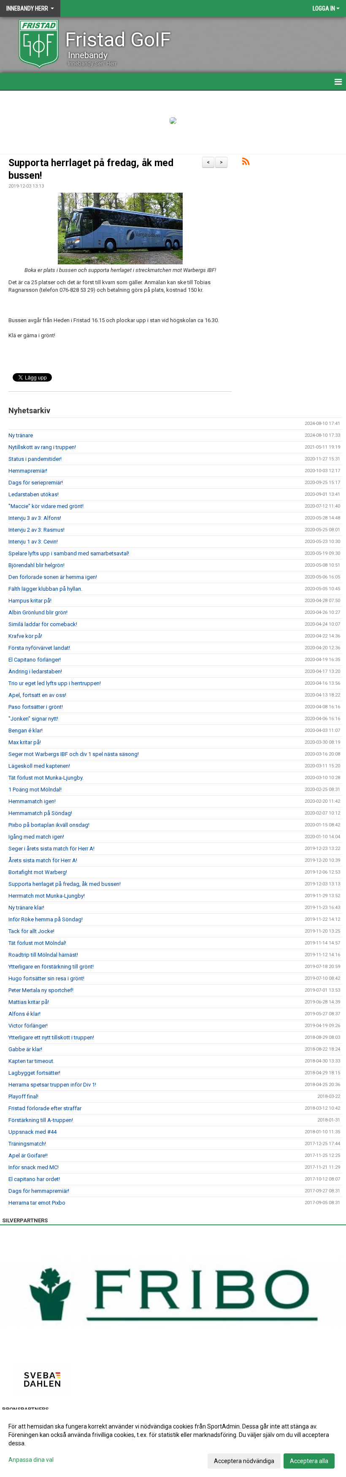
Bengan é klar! (25, 730)
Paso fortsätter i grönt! (35, 707)
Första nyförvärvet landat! (39, 648)
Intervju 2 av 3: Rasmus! (36, 530)
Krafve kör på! (25, 636)
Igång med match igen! (36, 837)
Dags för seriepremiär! (35, 482)
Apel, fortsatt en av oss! (37, 695)
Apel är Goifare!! (28, 1155)
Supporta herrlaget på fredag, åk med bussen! (64, 884)
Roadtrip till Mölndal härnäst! (43, 955)
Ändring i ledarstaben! (35, 671)
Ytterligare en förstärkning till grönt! (51, 966)
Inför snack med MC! (33, 1167)
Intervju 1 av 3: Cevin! (33, 541)
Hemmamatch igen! (32, 801)
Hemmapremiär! (27, 471)
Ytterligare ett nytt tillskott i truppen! (51, 1037)
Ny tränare (20, 435)
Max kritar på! (24, 742)
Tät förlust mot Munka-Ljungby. (46, 778)
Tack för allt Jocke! (31, 931)
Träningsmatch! (27, 1144)
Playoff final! (23, 1096)
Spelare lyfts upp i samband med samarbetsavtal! (68, 553)
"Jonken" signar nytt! (33, 719)
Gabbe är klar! (25, 1049)
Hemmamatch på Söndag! (40, 813)
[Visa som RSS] (245, 163)
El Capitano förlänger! (34, 659)
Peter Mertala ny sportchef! (40, 990)
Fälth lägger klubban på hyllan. (45, 589)
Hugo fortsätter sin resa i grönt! (46, 978)
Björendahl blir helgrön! (36, 565)
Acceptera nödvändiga (244, 1461)
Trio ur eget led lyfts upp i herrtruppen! (54, 683)
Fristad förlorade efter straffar (44, 1108)
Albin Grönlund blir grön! (38, 612)
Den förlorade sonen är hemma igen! (52, 577)
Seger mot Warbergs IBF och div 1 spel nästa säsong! (73, 754)
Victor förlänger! (28, 1025)
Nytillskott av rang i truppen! (42, 447)
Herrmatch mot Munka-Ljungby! (46, 896)
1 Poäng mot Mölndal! (35, 789)
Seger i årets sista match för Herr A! (51, 848)
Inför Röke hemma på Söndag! (45, 919)
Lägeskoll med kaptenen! (39, 766)
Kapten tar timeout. (31, 1061)
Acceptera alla (309, 1461)
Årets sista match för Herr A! (42, 860)
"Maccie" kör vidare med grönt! (46, 506)
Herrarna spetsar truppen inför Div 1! (52, 1085)
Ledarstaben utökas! (33, 494)
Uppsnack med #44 (32, 1132)
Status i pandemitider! (35, 459)
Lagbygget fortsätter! (34, 1073)
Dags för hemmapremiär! (38, 1191)
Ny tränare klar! (26, 907)
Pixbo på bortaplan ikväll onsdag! (48, 825)
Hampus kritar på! (29, 600)
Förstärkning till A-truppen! (40, 1120)
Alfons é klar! (24, 1014)
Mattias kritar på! (28, 1002)
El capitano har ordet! (34, 1179)
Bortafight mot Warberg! (37, 872)
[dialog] (173, 1443)
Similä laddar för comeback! (42, 624)
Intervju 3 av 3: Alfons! (34, 518)
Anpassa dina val (31, 1459)
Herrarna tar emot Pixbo (36, 1203)
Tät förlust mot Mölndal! (37, 943)
